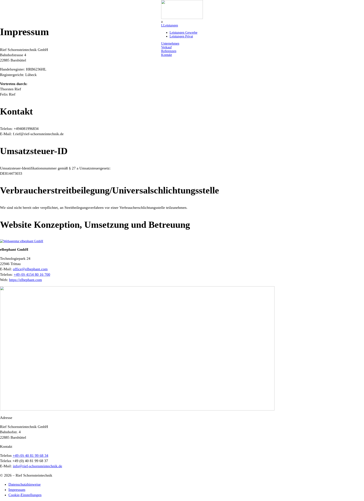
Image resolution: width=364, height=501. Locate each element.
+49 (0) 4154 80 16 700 (32, 274)
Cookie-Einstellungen (24, 495)
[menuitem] (182, 22)
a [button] (162, 21)
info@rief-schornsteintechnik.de (37, 466)
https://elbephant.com (25, 280)
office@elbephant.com (30, 269)
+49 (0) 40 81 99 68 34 (30, 455)
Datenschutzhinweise (24, 484)
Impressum (16, 490)
